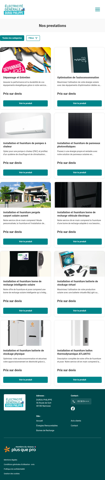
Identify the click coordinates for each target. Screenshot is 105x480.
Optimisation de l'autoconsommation (78, 77)
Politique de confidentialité (14, 469)
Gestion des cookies (12, 474)
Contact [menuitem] (74, 425)
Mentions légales (10, 460)
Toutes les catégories (12, 38)
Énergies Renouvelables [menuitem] (47, 425)
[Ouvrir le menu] (97, 9)
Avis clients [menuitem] (76, 421)
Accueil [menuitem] (39, 421)
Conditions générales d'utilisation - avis (19, 464)
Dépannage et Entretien (16, 77)
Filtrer (31, 38)
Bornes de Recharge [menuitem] (45, 430)
